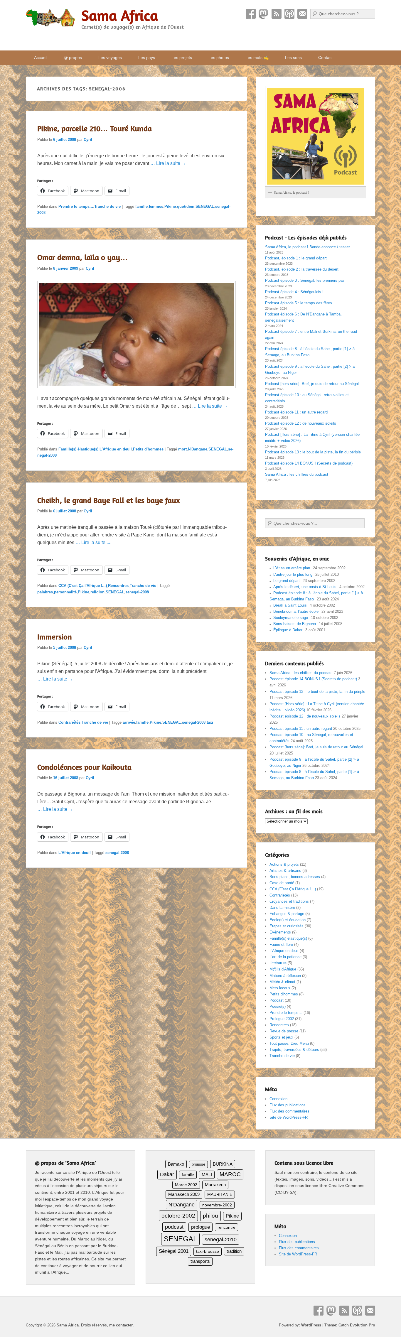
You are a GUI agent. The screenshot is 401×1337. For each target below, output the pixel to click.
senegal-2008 (137, 592)
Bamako (176, 1164)
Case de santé (281, 883)
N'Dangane (197, 449)
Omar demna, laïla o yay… (82, 257)
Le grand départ (286, 580)
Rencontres (118, 585)
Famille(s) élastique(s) (78, 449)
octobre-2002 (178, 1216)
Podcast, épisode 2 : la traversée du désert (301, 269)
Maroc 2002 (186, 1184)
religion (97, 592)
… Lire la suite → (168, 163)
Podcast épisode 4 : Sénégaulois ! (294, 292)
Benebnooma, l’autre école (296, 611)
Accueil (40, 57)
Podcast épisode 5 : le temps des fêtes (298, 303)
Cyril (88, 139)
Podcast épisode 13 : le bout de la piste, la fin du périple (313, 452)
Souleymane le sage (290, 617)
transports (200, 1261)
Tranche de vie (107, 206)
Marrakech (215, 1184)
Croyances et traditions (289, 901)
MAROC (230, 1174)
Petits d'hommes (148, 449)
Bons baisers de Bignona (294, 624)
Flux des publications (287, 1105)
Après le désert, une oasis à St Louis (304, 587)
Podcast (289, 14)
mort (182, 449)
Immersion (54, 636)
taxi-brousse (207, 1251)
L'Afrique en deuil (116, 449)
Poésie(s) (277, 1006)
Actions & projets (284, 864)
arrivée (129, 722)
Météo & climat (282, 982)
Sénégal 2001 (173, 1251)
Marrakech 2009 (184, 1194)
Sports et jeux (281, 1037)
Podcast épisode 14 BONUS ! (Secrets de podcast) (309, 463)
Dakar (167, 1174)
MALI (207, 1174)
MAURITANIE (219, 1194)
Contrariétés (69, 722)
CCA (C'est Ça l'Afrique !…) (292, 889)
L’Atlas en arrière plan (291, 568)
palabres (45, 592)
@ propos (73, 57)
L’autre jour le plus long (292, 574)
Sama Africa (119, 15)
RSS (277, 14)
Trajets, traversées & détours (294, 1049)
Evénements (280, 932)
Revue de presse (283, 1031)
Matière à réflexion (285, 975)
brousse (198, 1164)
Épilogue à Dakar (287, 630)
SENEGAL (205, 206)
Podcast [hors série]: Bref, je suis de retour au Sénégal (312, 383)
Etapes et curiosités (286, 926)
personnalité (65, 592)
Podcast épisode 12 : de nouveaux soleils (300, 423)
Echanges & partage (286, 913)
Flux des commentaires (289, 1111)
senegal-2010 (221, 1239)
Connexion (278, 1099)
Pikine (170, 206)
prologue (200, 1227)
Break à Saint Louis (290, 605)
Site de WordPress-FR (288, 1117)
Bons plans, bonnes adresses (294, 877)
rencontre (226, 1227)
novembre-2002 (217, 1205)
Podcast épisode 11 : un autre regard (296, 412)
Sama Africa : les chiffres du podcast (296, 474)
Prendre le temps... (75, 206)
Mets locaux (279, 988)
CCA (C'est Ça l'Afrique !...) (82, 585)
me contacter (121, 1325)
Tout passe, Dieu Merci (289, 1043)
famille (141, 206)
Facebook (251, 14)
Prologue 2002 (281, 1019)
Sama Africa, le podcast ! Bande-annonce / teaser (307, 247)
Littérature (278, 963)
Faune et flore (281, 944)
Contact (302, 14)
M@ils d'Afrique (282, 969)
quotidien (185, 206)
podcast (174, 1227)
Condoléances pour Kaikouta (84, 767)
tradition (234, 1251)
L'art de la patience (285, 957)
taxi (210, 722)
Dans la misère (282, 907)
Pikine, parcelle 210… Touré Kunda (94, 128)
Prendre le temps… (285, 1012)
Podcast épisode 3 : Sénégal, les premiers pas (305, 280)
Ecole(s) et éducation (287, 920)
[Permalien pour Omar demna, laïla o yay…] (136, 390)
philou (210, 1216)
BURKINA (222, 1164)
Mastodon (264, 14)
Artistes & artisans (285, 870)
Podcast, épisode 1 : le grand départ (296, 258)
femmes (156, 206)
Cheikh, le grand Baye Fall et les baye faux (108, 500)
